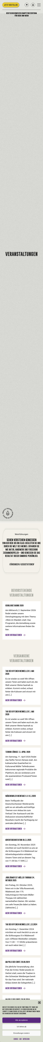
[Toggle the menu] (39, 6)
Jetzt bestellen (10, 6)
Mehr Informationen (13, 635)
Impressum (26, 1039)
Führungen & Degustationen (21, 564)
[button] (39, 1002)
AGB (20, 1039)
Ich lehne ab (21, 1027)
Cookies (15, 1039)
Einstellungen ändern (21, 1033)
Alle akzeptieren (21, 1020)
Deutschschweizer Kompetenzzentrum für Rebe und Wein (21, 15)
